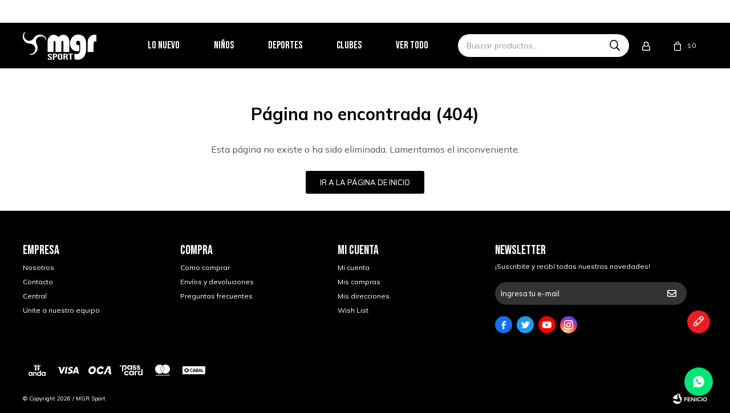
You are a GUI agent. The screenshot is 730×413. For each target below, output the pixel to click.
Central (35, 296)
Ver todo (412, 45)
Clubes (349, 45)
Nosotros (38, 267)
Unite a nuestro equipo (61, 310)
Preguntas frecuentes (216, 296)
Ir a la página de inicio (365, 182)
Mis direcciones (364, 296)
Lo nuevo (164, 45)
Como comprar (205, 267)
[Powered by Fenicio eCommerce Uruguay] (690, 398)
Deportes (285, 45)
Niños (224, 45)
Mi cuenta (354, 267)
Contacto (38, 281)
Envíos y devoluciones (217, 281)
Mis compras (359, 281)
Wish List (353, 310)
